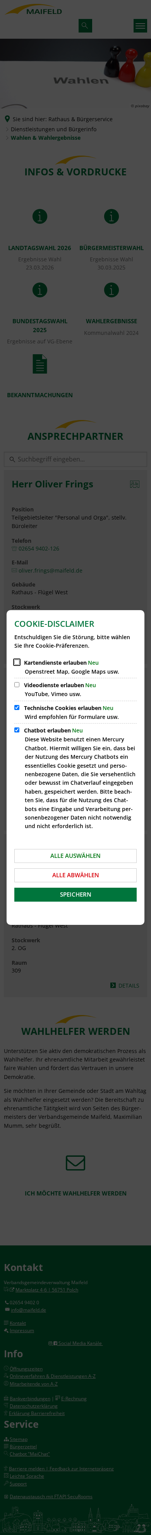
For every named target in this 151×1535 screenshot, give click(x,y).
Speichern (75, 894)
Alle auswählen (75, 855)
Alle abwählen (75, 875)
